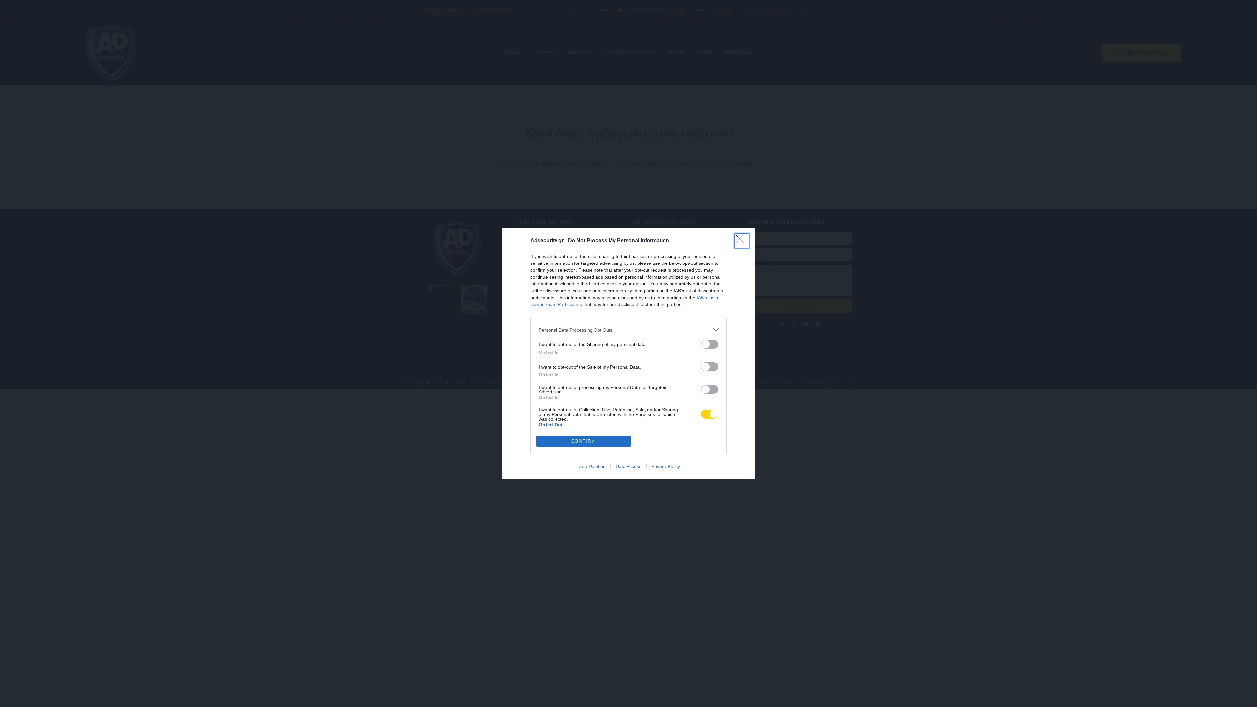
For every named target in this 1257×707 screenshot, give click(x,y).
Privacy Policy (665, 466)
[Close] (742, 241)
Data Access (628, 466)
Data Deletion (591, 466)
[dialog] (628, 353)
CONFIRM (583, 441)
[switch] (709, 344)
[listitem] (628, 329)
